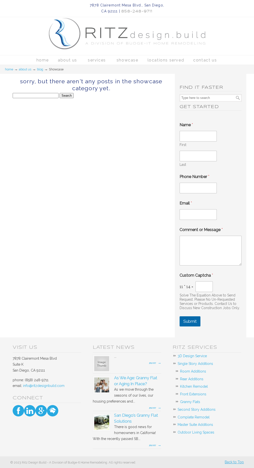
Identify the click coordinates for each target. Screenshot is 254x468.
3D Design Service (192, 356)
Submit (190, 321)
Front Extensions (193, 394)
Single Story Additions (195, 364)
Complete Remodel (194, 417)
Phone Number (194, 176)
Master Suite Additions (195, 425)
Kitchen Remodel (194, 386)
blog (40, 69)
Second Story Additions (197, 409)
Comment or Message (201, 229)
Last (183, 165)
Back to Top (234, 462)
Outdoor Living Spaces (196, 432)
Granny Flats (190, 402)
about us (25, 69)
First (183, 145)
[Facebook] (18, 410)
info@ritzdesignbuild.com (43, 386)
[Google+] (41, 410)
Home (9, 69)
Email (186, 203)
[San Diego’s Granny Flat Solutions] (101, 429)
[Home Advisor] (52, 410)
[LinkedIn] (29, 410)
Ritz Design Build (127, 28)
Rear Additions (191, 379)
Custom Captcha (196, 275)
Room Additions (193, 371)
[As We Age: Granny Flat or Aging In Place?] (101, 391)
